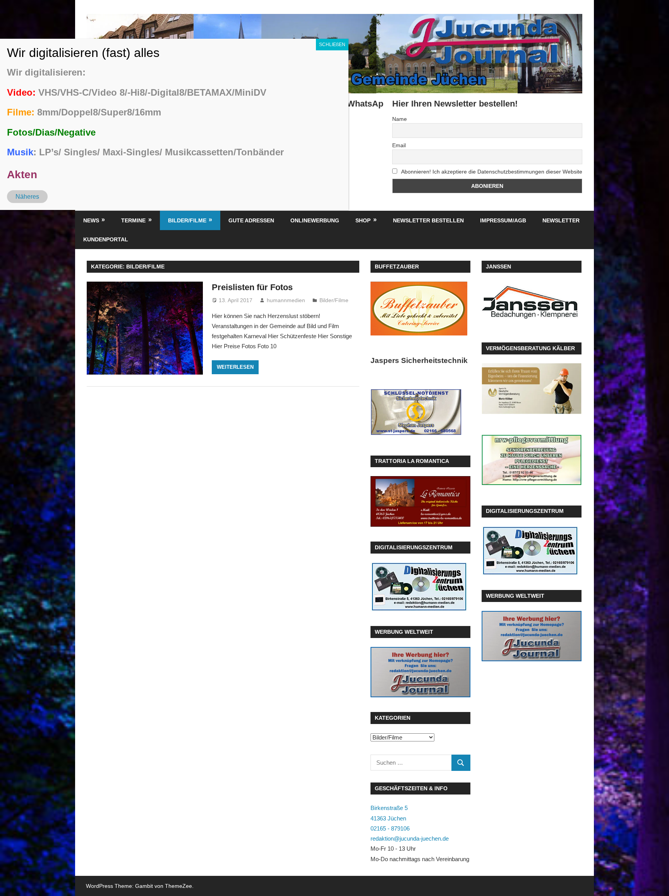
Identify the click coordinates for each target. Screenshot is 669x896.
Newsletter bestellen (428, 220)
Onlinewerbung (314, 220)
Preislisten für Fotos (252, 287)
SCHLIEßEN (332, 44)
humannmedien (286, 300)
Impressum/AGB (503, 220)
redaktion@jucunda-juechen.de (410, 838)
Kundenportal (105, 239)
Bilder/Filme (187, 220)
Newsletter (561, 220)
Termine (133, 220)
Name (399, 119)
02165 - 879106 (390, 828)
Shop (363, 220)
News (91, 220)
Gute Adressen (251, 220)
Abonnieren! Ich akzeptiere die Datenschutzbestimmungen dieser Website (491, 172)
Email (399, 145)
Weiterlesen (235, 367)
